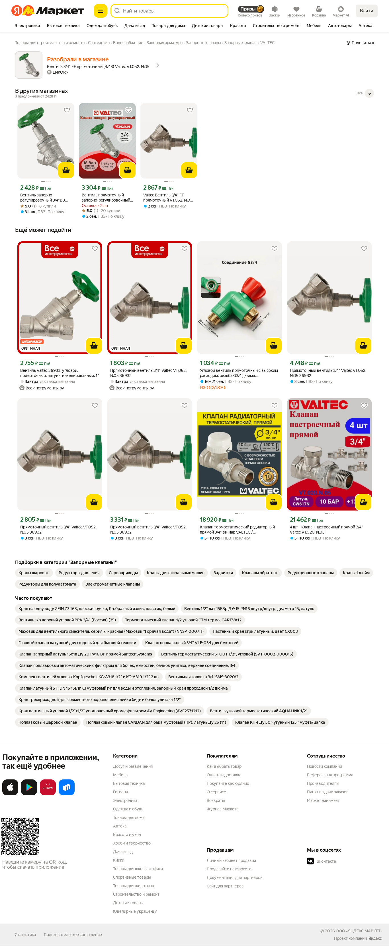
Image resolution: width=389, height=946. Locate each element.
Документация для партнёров (235, 877)
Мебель (120, 775)
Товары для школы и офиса (138, 868)
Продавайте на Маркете (229, 869)
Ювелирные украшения (135, 911)
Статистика (25, 934)
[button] (347, 861)
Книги (118, 860)
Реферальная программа (330, 775)
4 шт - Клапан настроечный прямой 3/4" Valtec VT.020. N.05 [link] (326, 529)
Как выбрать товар (224, 766)
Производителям (323, 783)
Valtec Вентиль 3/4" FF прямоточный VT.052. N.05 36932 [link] (168, 198)
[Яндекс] (375, 938)
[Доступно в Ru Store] (67, 794)
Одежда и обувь (128, 809)
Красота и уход (127, 834)
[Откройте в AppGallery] (48, 794)
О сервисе (216, 792)
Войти (366, 10)
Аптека (119, 826)
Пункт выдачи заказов (328, 792)
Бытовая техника (129, 783)
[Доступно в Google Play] (29, 794)
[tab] (27, 26)
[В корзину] (66, 170)
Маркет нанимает (323, 800)
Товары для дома (128, 817)
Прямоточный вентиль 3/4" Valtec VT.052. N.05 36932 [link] (148, 373)
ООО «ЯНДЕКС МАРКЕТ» (359, 931)
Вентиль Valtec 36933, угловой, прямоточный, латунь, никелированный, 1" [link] (59, 373)
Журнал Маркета (222, 809)
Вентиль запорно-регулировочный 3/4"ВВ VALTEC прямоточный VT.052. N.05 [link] (42, 198)
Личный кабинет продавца (231, 860)
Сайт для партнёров (225, 886)
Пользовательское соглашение (73, 934)
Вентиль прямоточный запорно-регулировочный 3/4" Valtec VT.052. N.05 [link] (106, 198)
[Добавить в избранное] (67, 110)
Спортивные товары (132, 877)
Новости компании (324, 766)
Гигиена (120, 792)
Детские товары (128, 903)
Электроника (125, 800)
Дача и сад (123, 851)
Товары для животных (133, 885)
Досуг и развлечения (133, 766)
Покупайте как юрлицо (228, 783)
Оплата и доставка (224, 775)
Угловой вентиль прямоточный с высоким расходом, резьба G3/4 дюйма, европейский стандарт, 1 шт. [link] (239, 373)
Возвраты (216, 800)
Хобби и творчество (132, 843)
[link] (34, 572)
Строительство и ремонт (136, 894)
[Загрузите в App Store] (10, 794)
